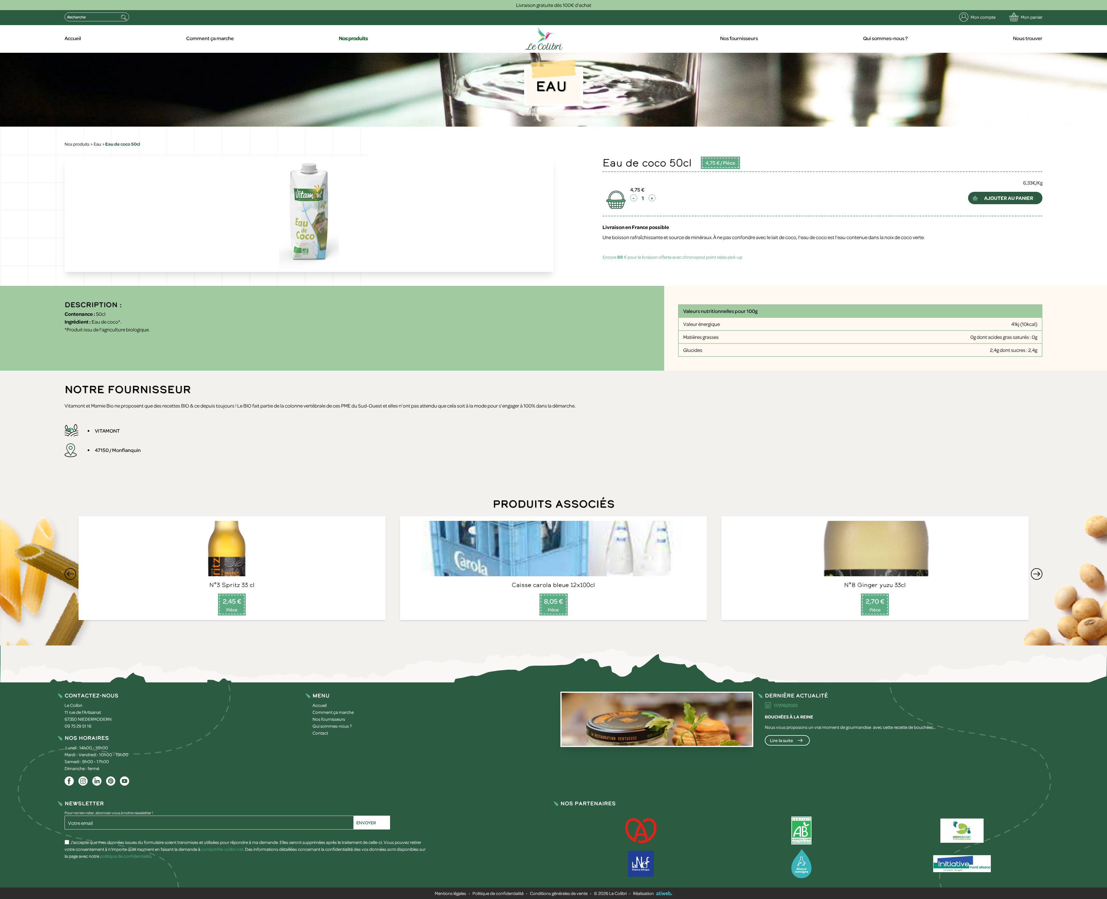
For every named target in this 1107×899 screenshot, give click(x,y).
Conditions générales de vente (559, 893)
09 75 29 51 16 (78, 726)
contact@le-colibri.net (222, 849)
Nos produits (353, 38)
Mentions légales (450, 893)
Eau (97, 144)
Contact (320, 733)
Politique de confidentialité (498, 893)
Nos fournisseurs (739, 38)
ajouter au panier (1008, 198)
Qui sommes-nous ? (885, 38)
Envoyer (366, 822)
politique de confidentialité (125, 856)
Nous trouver (1027, 38)
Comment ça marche (210, 38)
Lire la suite (781, 740)
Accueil (73, 38)
